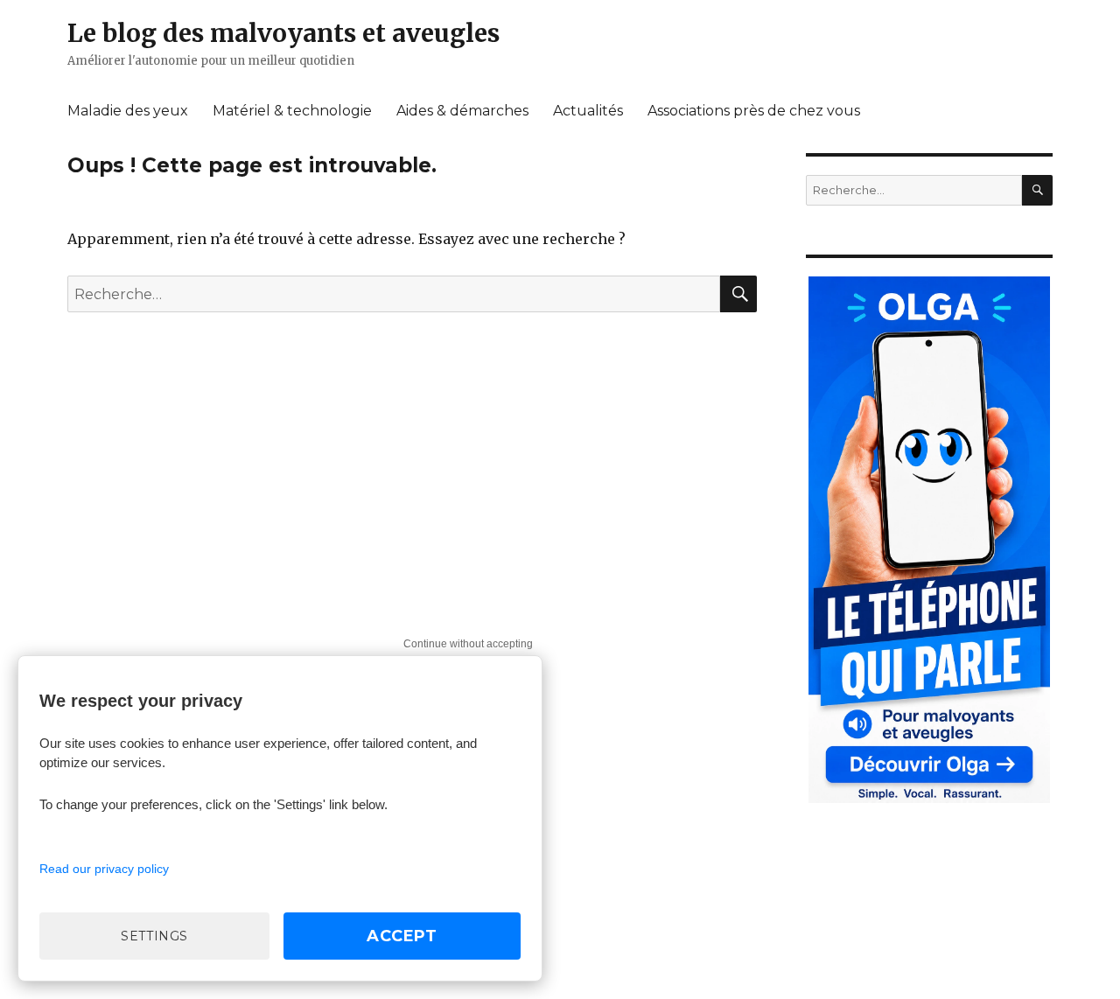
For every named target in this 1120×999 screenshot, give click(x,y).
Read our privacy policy (104, 869)
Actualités (588, 110)
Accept (402, 936)
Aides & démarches (462, 110)
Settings (154, 936)
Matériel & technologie (292, 110)
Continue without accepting (468, 644)
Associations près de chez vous (754, 110)
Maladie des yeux (127, 110)
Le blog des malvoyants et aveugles (283, 33)
